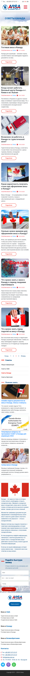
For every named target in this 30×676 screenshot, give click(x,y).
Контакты (5, 648)
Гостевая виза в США (7, 618)
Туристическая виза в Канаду (10, 630)
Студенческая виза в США (9, 620)
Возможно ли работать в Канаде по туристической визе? (12, 139)
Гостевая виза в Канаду (12, 47)
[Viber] (8, 665)
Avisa (14, 50)
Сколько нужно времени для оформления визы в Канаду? (14, 232)
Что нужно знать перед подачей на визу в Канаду (13, 330)
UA (23, 1)
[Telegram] (3, 665)
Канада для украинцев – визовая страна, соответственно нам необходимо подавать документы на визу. (14, 56)
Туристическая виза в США (9, 616)
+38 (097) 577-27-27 (11, 1)
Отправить (8, 589)
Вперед (23, 356)
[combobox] (3, 578)
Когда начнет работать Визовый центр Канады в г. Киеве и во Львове (13, 90)
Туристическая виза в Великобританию (13, 642)
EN (27, 1)
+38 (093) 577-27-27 (11, 655)
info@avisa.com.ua (8, 657)
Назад (6, 356)
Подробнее (8, 62)
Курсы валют (15, 604)
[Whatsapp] (14, 665)
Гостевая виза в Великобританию (11, 644)
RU (25, 1)
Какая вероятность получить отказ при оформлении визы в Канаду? (14, 186)
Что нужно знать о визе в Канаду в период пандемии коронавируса (13, 282)
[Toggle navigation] (25, 7)
